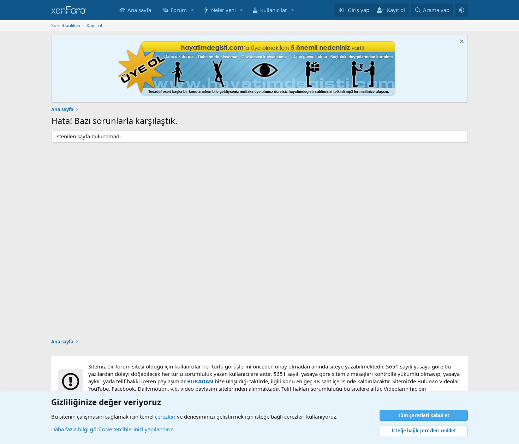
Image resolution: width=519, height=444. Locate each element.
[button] (192, 10)
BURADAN (200, 381)
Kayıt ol (94, 25)
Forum (179, 9)
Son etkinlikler (66, 25)
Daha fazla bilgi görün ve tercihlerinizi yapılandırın (112, 429)
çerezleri (165, 416)
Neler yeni (223, 9)
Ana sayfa (139, 9)
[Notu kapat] (461, 42)
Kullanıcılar (273, 9)
